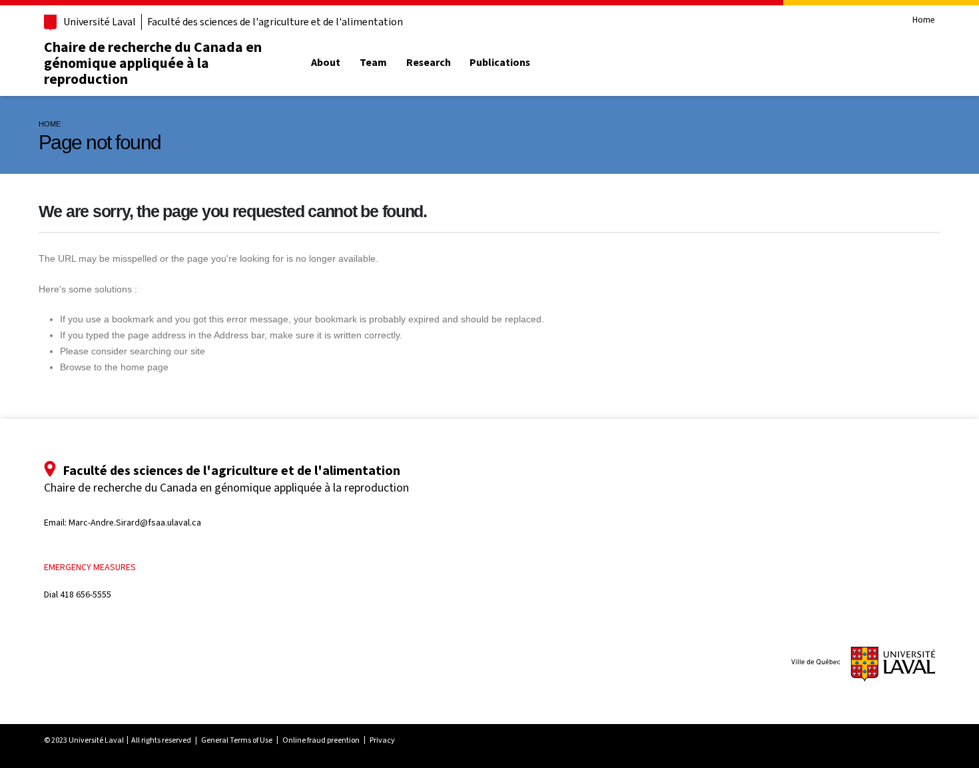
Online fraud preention (321, 740)
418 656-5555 (85, 594)
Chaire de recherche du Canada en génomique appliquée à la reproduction (153, 62)
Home (923, 20)
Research (428, 62)
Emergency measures (90, 567)
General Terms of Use (236, 740)
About (325, 62)
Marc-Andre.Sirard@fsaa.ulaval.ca (135, 522)
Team (373, 62)
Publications (500, 62)
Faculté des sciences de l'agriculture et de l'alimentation (275, 22)
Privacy (382, 740)
